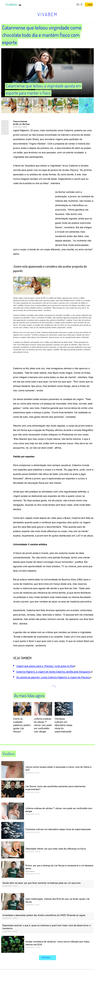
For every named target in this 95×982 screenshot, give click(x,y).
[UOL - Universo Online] (20, 5)
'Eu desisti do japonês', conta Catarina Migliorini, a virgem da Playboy (53, 677)
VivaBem (47, 14)
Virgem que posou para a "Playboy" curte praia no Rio (45, 666)
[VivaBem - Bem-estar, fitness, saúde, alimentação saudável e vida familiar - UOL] (12, 4)
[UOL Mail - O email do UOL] (77, 4)
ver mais (45, 958)
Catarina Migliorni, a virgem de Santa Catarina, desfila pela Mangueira (53, 671)
